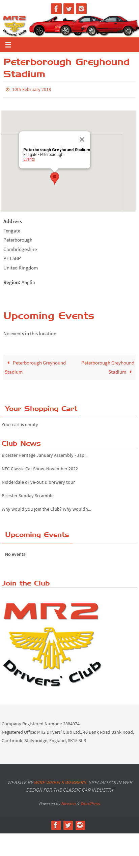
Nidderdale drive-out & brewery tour (38, 478)
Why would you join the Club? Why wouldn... (46, 505)
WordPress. (90, 802)
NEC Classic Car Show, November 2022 (40, 464)
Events (29, 158)
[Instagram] (81, 8)
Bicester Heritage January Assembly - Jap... (44, 450)
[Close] (82, 138)
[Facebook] (56, 8)
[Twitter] (68, 8)
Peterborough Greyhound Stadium (35, 366)
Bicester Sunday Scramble (28, 491)
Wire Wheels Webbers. (60, 781)
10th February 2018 (31, 89)
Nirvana (68, 802)
